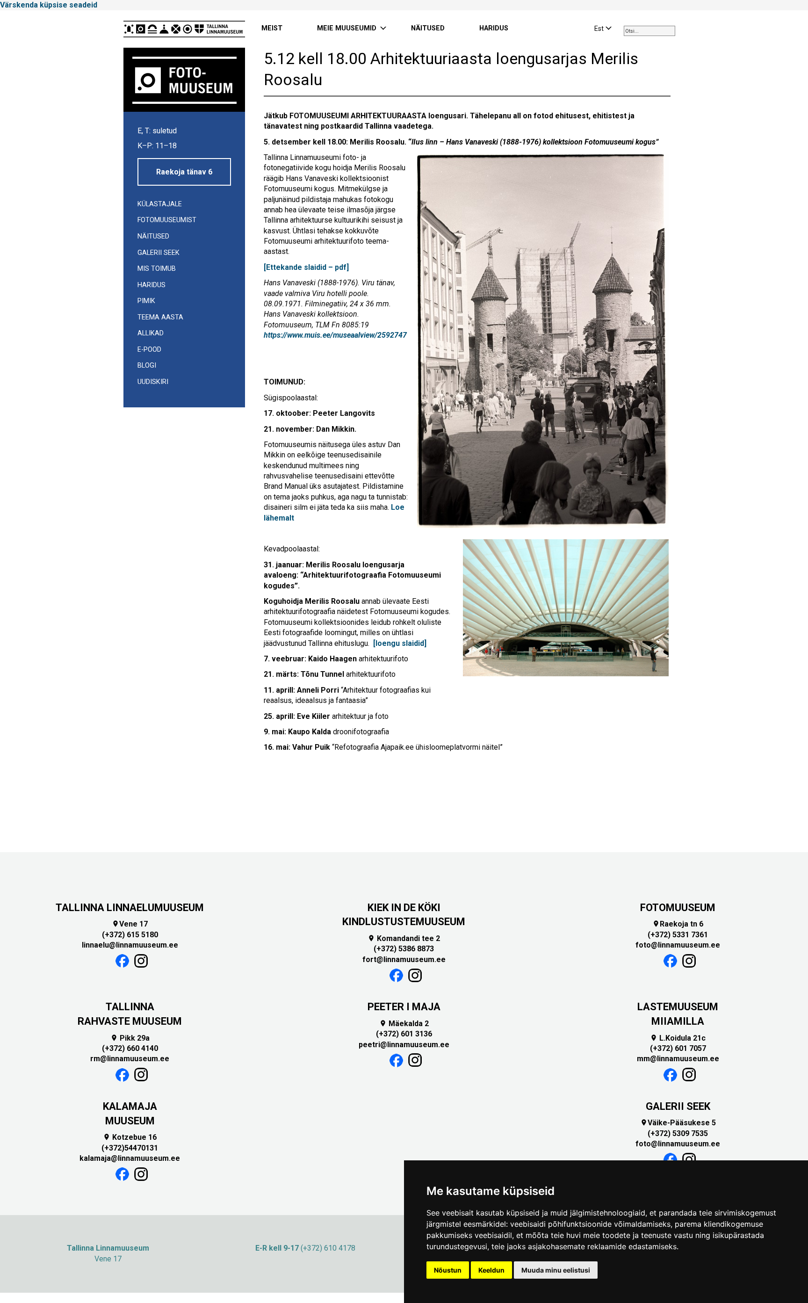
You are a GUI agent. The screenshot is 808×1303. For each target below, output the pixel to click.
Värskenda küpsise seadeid (48, 4)
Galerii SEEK (158, 253)
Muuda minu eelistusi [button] (555, 1270)
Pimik (146, 301)
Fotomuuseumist (166, 220)
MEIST (271, 28)
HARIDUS (493, 28)
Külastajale (159, 204)
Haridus (151, 285)
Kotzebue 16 (130, 1137)
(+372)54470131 (129, 1148)
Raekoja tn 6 (677, 923)
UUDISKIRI (152, 382)
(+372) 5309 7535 (678, 1133)
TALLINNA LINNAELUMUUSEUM (130, 907)
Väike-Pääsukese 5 (678, 1122)
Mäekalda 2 (404, 1023)
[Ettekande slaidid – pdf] (306, 267)
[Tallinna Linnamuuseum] (184, 29)
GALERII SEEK (678, 1106)
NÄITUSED (428, 28)
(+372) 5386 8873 (404, 948)
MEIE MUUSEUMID (346, 28)
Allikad (150, 333)
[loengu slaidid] (399, 643)
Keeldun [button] (491, 1270)
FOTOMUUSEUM (677, 907)
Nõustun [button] (448, 1270)
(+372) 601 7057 (678, 1048)
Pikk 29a (130, 1038)
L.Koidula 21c (678, 1038)
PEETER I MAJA (404, 1007)
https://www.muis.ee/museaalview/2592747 (335, 335)
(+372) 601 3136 (404, 1033)
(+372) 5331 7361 (678, 934)
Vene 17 (130, 923)
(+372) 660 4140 (130, 1048)
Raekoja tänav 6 (184, 171)
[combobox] (649, 31)
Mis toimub (156, 269)
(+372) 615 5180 (130, 934)
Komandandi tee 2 (404, 938)
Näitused (153, 236)
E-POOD (149, 350)
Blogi (146, 365)
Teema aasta (160, 317)
